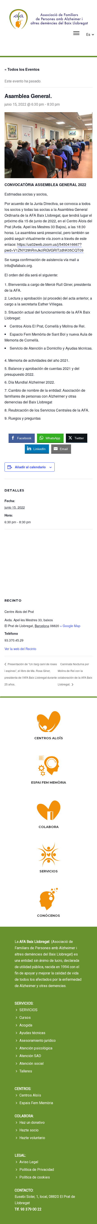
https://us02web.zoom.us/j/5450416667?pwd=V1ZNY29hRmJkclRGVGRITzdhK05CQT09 (44, 247)
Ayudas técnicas (32, 1033)
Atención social (31, 1063)
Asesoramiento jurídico (37, 1040)
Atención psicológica (35, 1048)
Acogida (25, 1025)
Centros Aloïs (30, 1095)
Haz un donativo (32, 1122)
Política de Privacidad (36, 1169)
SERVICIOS (28, 1010)
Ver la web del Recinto (20, 648)
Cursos (25, 1017)
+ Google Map (70, 625)
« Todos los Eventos (22, 69)
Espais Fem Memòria (36, 1103)
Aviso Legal (28, 1162)
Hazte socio (29, 1130)
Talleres (25, 1071)
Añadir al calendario (30, 467)
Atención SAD (30, 1056)
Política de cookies (34, 1177)
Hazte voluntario (32, 1138)
